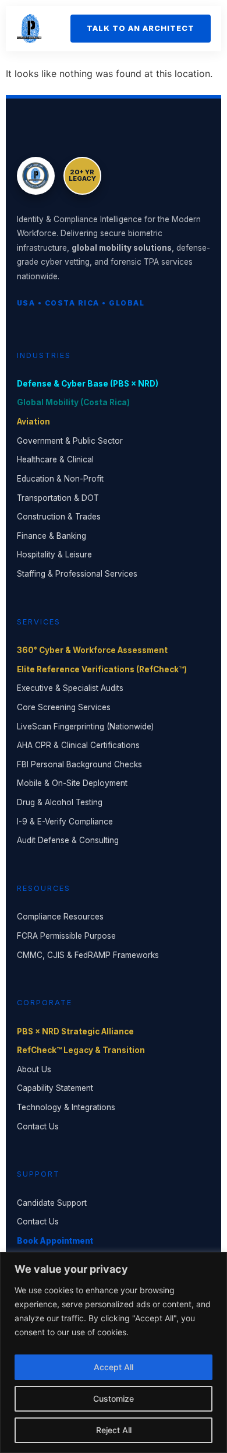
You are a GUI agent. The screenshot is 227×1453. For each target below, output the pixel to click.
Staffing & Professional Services (77, 573)
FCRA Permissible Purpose (66, 935)
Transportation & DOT (58, 498)
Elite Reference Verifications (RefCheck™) (102, 669)
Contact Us (38, 1126)
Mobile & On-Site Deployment (72, 783)
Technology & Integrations (66, 1107)
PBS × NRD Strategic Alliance (75, 1031)
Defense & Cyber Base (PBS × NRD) (87, 383)
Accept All (113, 1367)
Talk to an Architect (140, 28)
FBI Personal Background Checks (79, 764)
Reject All (114, 1430)
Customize (113, 1398)
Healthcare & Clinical (55, 459)
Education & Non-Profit (60, 478)
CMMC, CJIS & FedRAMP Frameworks (88, 955)
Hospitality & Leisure (54, 554)
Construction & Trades (59, 516)
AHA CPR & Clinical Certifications (78, 745)
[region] (113, 1352)
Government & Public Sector (70, 440)
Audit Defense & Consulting (68, 840)
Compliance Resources (60, 916)
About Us (34, 1069)
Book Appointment (55, 1240)
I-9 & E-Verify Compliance (65, 821)
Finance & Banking (51, 536)
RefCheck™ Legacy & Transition (81, 1050)
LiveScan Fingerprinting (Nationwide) (85, 726)
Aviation (33, 421)
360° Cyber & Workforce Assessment (92, 650)
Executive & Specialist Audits (70, 688)
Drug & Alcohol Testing (59, 802)
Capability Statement (55, 1088)
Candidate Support (52, 1203)
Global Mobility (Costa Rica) (73, 402)
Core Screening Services (64, 707)
